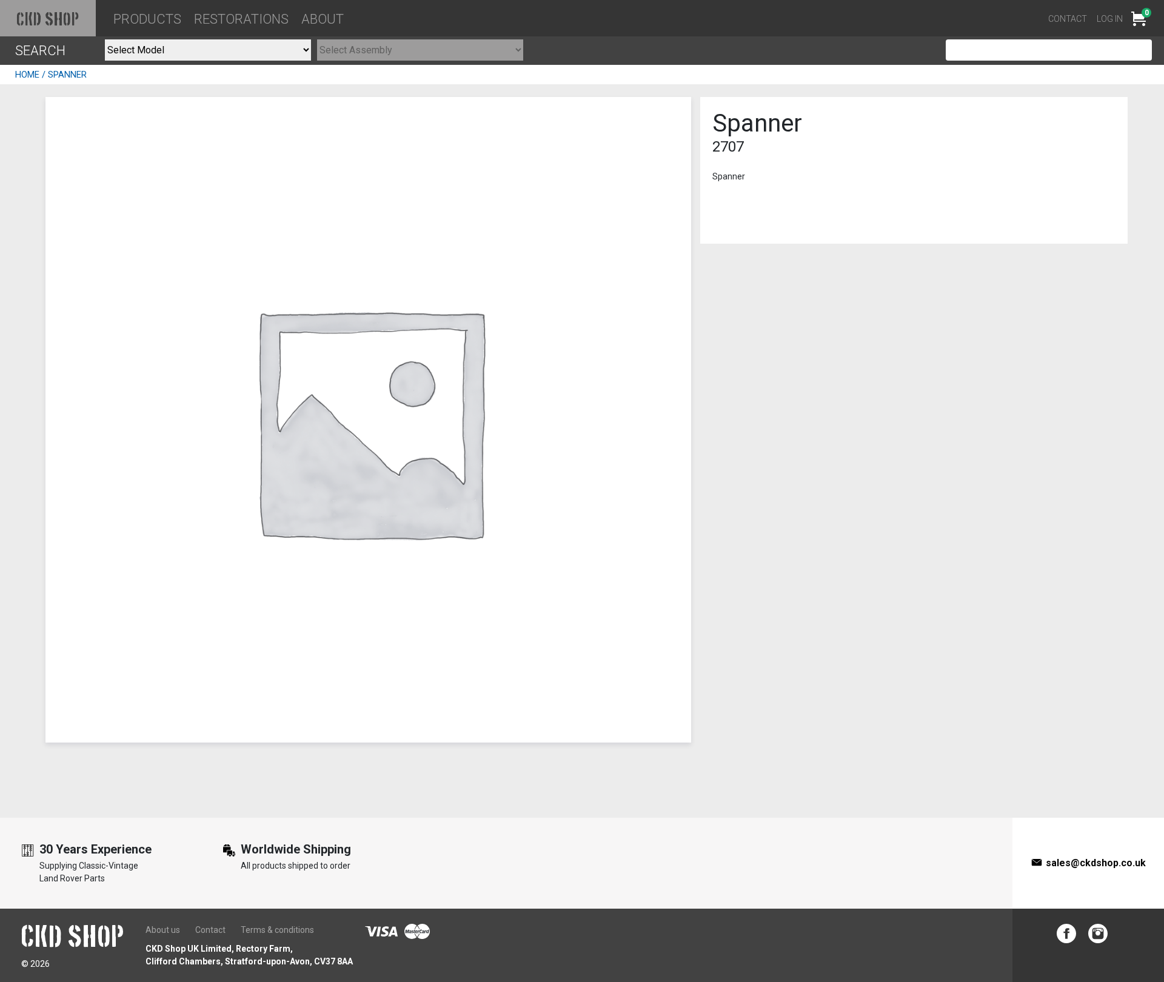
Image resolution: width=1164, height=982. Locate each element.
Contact (1067, 19)
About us (163, 930)
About (322, 19)
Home (27, 74)
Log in (1110, 19)
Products (147, 19)
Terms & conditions (277, 930)
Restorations (241, 19)
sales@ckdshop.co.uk (1096, 863)
